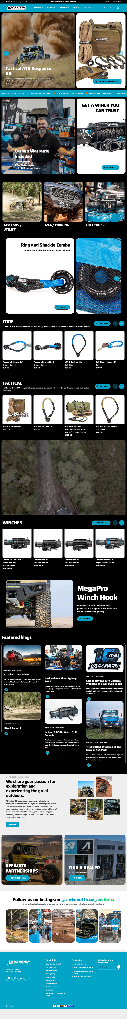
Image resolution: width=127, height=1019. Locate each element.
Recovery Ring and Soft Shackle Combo (44, 363)
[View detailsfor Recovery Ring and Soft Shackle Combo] (48, 345)
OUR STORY (13, 824)
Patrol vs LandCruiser (16, 674)
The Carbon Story (51, 967)
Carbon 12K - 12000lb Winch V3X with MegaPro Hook (12, 562)
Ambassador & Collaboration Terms (55, 994)
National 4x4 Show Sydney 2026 (61, 679)
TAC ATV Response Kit (12, 426)
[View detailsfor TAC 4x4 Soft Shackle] (48, 409)
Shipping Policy (51, 980)
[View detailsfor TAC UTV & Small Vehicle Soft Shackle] (110, 409)
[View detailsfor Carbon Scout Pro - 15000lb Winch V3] (48, 543)
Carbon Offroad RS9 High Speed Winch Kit (105, 561)
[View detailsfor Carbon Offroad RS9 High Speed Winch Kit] (110, 543)
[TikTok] (14, 2)
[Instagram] (9, 2)
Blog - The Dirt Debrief (53, 964)
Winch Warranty (51, 970)
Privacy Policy (50, 974)
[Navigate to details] (38, 218)
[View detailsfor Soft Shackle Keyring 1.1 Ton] (110, 345)
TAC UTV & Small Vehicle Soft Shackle (106, 428)
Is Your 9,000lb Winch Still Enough (61, 733)
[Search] (104, 8)
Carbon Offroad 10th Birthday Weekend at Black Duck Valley (104, 682)
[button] (118, 8)
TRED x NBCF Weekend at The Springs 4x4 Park (103, 748)
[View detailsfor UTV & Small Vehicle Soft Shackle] (79, 345)
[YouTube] (11, 2)
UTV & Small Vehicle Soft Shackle (73, 363)
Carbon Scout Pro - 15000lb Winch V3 (42, 561)
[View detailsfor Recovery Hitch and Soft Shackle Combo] (17, 345)
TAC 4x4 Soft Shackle (43, 426)
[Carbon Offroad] (17, 8)
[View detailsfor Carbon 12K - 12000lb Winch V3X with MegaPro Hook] (17, 543)
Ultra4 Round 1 (12, 728)
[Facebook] (7, 2)
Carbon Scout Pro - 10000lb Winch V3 (73, 561)
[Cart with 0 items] (118, 8)
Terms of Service (51, 983)
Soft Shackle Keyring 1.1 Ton (106, 363)
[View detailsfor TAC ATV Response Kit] (17, 409)
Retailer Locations (52, 987)
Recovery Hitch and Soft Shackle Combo (13, 363)
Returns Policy (50, 977)
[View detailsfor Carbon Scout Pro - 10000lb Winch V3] (79, 543)
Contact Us (49, 990)
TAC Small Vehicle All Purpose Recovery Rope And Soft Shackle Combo (75, 429)
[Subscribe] (118, 967)
